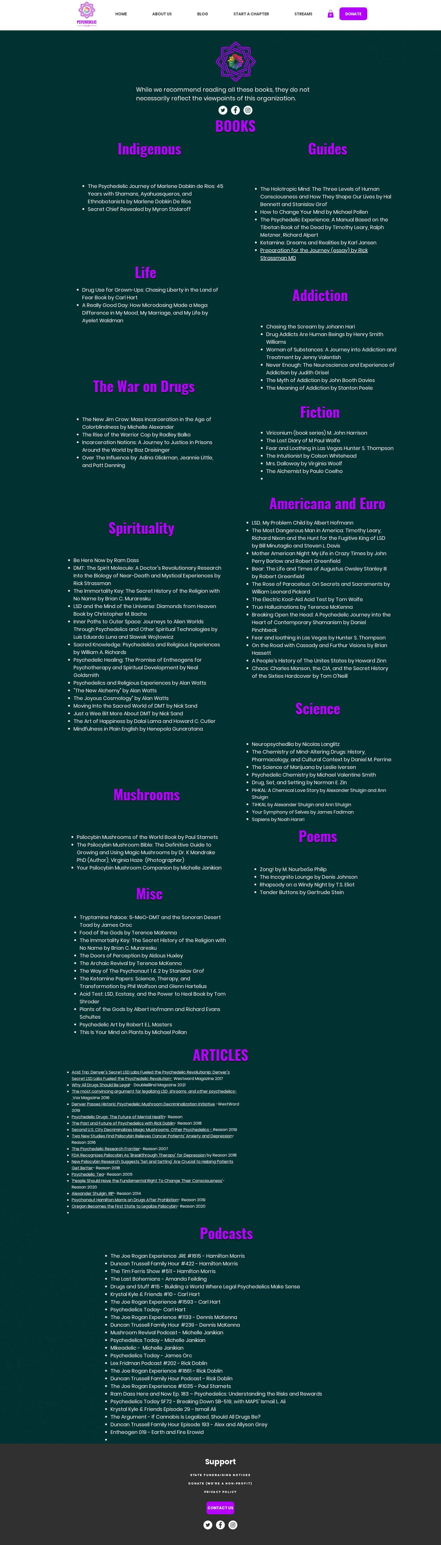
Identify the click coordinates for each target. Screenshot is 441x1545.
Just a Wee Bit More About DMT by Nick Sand (128, 713)
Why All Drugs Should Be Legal (101, 1085)
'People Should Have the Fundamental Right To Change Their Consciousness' (147, 1181)
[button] (330, 14)
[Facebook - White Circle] (235, 110)
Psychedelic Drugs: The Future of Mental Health (118, 1117)
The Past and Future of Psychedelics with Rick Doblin (123, 1123)
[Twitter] (222, 110)
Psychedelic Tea (88, 1174)
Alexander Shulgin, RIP (93, 1193)
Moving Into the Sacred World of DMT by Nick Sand (135, 705)
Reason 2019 (225, 1130)
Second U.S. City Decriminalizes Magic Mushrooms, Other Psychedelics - (142, 1130)
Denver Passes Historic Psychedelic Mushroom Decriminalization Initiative (143, 1104)
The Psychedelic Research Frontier (106, 1149)
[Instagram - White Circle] (247, 110)
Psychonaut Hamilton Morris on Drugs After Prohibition (125, 1200)
